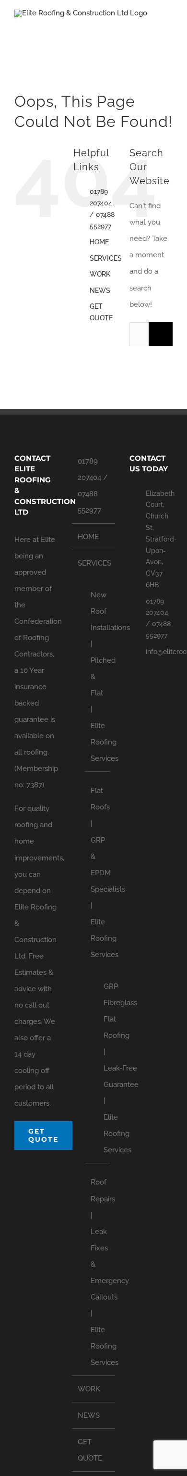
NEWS (100, 290)
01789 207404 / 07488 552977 (93, 486)
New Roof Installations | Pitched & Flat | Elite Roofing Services (98, 677)
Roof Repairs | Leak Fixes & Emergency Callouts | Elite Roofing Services (98, 1272)
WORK (100, 274)
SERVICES (106, 258)
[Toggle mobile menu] (169, 27)
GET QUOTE (90, 1450)
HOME (99, 242)
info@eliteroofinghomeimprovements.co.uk (159, 652)
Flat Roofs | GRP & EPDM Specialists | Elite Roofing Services (98, 872)
